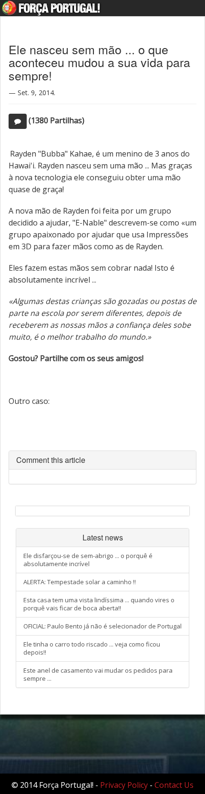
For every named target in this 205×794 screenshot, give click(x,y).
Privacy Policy (124, 785)
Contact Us (174, 785)
